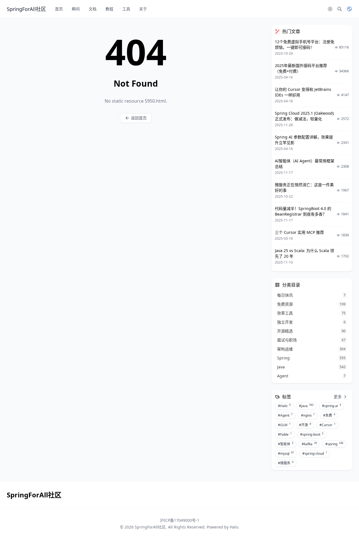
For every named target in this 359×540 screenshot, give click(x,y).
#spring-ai (331, 406)
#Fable (285, 434)
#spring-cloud (314, 453)
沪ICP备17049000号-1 (179, 520)
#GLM (284, 425)
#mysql (286, 453)
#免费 (329, 415)
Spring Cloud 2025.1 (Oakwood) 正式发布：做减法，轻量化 (304, 115)
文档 (92, 8)
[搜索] (339, 8)
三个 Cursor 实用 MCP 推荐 (299, 232)
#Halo (284, 406)
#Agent (285, 415)
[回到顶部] (341, 522)
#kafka (309, 444)
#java (306, 406)
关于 (143, 8)
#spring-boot (311, 434)
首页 (59, 8)
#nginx (308, 415)
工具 (126, 8)
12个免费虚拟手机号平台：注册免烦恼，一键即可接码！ (304, 44)
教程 (109, 8)
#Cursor (327, 425)
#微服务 (285, 463)
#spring (334, 444)
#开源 (305, 425)
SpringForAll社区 (150, 527)
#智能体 (285, 444)
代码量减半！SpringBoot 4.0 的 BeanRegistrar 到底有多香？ (303, 211)
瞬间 (76, 8)
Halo (234, 527)
